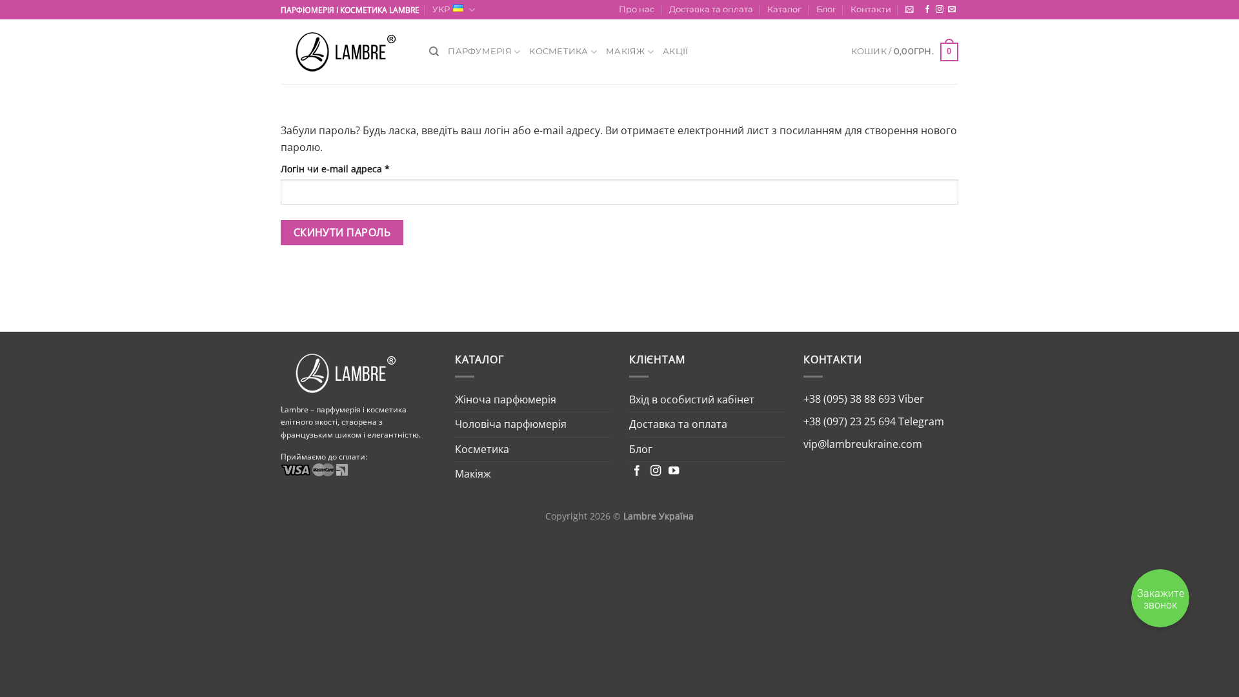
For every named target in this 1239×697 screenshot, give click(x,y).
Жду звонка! (1127, 447)
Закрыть (1200, 16)
